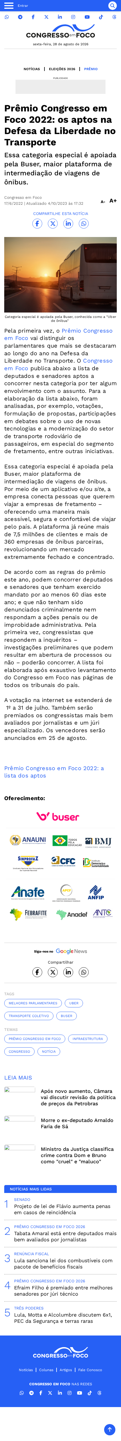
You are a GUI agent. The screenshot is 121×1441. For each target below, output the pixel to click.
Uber (74, 1003)
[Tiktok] (101, 17)
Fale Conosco (90, 1370)
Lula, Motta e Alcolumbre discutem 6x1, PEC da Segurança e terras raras (63, 1318)
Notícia (49, 1052)
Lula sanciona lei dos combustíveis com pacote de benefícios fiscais (63, 1263)
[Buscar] (112, 5)
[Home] (60, 31)
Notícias (32, 69)
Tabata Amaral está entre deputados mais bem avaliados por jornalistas (65, 1236)
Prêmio (91, 69)
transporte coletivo (29, 1016)
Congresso (19, 1052)
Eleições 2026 (62, 69)
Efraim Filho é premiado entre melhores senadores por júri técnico (63, 1291)
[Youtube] (87, 17)
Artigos (66, 1370)
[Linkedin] (60, 17)
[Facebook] (33, 17)
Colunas (46, 1370)
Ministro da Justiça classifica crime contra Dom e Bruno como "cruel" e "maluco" (77, 1155)
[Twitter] (46, 17)
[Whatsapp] (7, 17)
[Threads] (114, 17)
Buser (66, 1016)
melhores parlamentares (33, 1003)
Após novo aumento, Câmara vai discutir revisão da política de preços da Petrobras (78, 1097)
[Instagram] (73, 17)
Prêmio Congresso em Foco (35, 1039)
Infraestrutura (88, 1039)
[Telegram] (20, 17)
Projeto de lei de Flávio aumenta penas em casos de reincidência (62, 1209)
